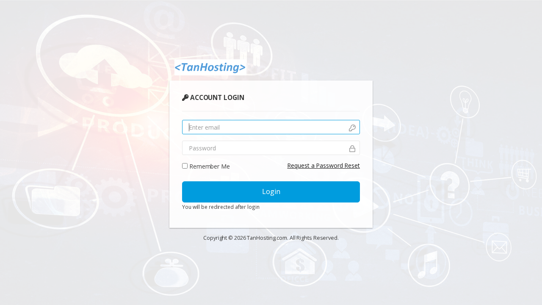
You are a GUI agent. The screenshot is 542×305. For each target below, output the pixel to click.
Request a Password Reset (323, 165)
